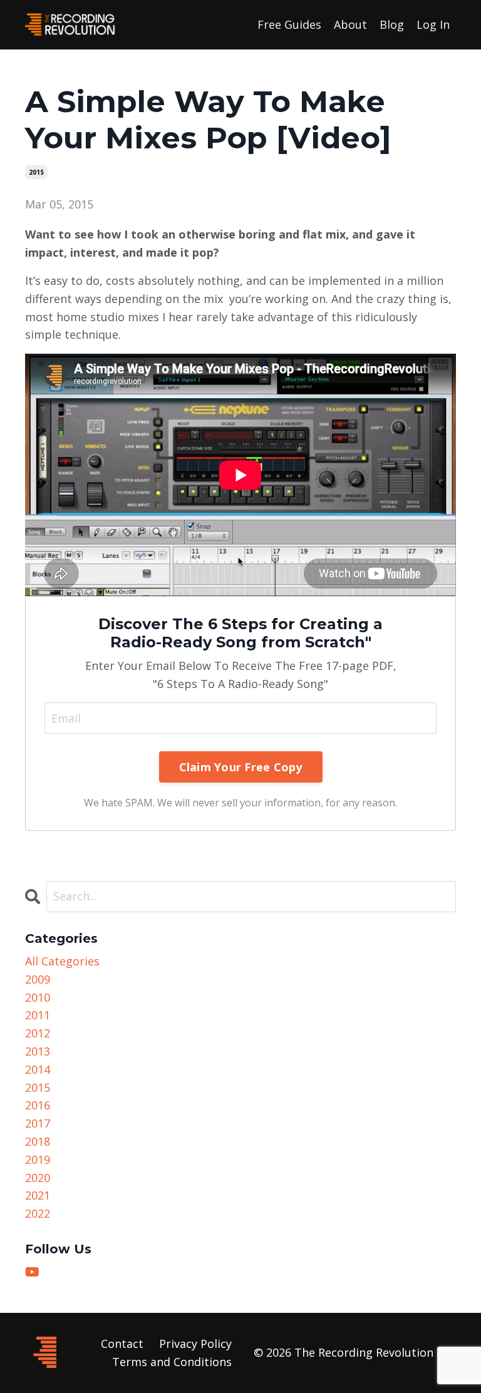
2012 (37, 1033)
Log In (433, 24)
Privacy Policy (195, 1343)
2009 (37, 979)
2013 (37, 1051)
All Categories (62, 961)
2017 (37, 1123)
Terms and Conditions (172, 1361)
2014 (37, 1069)
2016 (37, 1105)
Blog (392, 24)
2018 (37, 1141)
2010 (37, 997)
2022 (37, 1213)
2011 (37, 1014)
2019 (37, 1159)
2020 (37, 1177)
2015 (36, 172)
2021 (37, 1195)
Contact (122, 1343)
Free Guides (289, 24)
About (350, 24)
